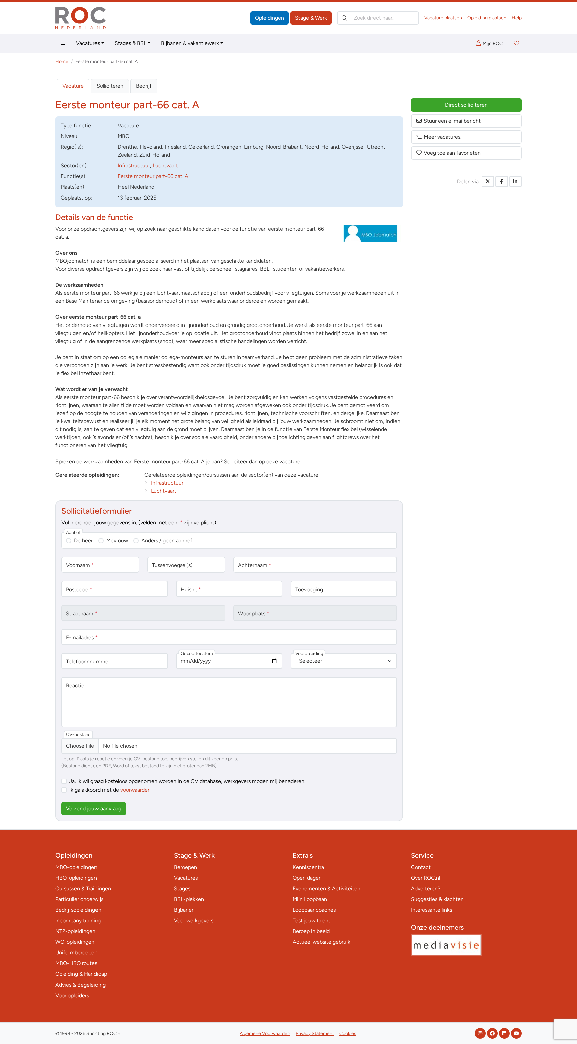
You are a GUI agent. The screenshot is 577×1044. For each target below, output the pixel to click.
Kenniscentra (308, 867)
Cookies (347, 1033)
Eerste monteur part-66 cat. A (153, 176)
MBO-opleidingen (76, 867)
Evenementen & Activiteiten (326, 888)
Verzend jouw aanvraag (93, 808)
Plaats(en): (73, 187)
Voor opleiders (72, 995)
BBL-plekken (189, 899)
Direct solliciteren (466, 105)
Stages (182, 888)
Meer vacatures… (444, 137)
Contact (421, 867)
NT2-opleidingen (75, 931)
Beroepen (185, 867)
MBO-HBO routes (76, 963)
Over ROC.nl (425, 878)
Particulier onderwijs (79, 899)
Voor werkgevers (193, 920)
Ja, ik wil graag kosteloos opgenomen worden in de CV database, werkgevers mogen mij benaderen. (187, 781)
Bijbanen (184, 910)
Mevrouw (117, 540)
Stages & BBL (130, 43)
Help (517, 18)
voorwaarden (135, 790)
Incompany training (78, 920)
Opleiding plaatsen (486, 18)
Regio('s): (72, 147)
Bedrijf (144, 86)
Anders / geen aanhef (166, 540)
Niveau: (70, 136)
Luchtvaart (165, 165)
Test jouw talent (311, 920)
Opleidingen (269, 18)
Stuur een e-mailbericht (452, 121)
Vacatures (88, 43)
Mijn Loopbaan (310, 899)
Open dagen (307, 878)
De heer (83, 540)
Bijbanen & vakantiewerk (190, 43)
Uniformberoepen (76, 952)
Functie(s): (74, 176)
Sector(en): (74, 165)
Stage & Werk (311, 18)
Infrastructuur (134, 165)
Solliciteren (110, 86)
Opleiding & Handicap (81, 974)
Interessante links (431, 910)
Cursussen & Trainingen (83, 888)
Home (61, 61)
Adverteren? (425, 888)
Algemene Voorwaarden (265, 1033)
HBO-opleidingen (76, 878)
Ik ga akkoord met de (110, 790)
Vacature (73, 86)
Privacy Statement (315, 1033)
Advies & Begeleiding (80, 985)
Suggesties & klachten (437, 899)
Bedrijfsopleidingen (78, 910)
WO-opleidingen (74, 942)
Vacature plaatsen (443, 18)
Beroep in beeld (311, 931)
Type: (76, 125)
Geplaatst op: (76, 197)
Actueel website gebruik (321, 942)
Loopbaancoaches (314, 910)
